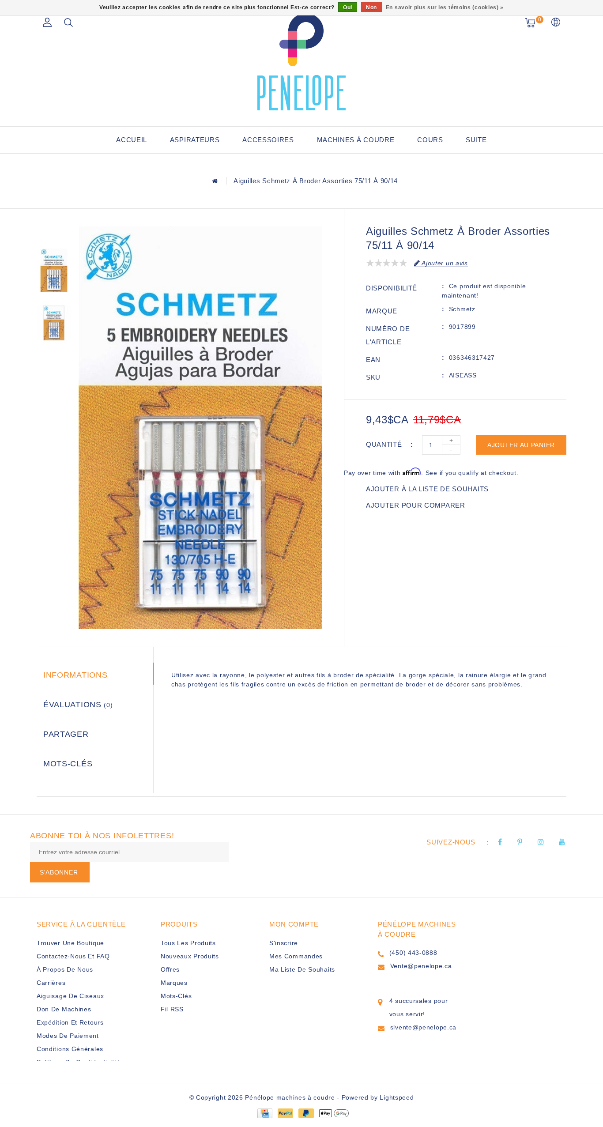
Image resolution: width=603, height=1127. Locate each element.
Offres (170, 969)
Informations (75, 675)
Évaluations (78, 704)
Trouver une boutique (70, 942)
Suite (476, 139)
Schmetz (462, 309)
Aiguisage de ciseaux (70, 995)
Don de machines (64, 1009)
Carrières (51, 982)
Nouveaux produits (190, 956)
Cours (430, 139)
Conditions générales (70, 1048)
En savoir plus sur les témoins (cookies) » (445, 7)
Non (371, 7)
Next (54, 361)
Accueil (131, 139)
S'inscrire (283, 942)
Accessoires (268, 139)
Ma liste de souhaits (302, 969)
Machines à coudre (356, 139)
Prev (54, 233)
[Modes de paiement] (264, 1112)
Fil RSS (172, 1009)
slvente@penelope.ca (423, 1027)
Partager (66, 734)
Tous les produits (188, 942)
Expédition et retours (70, 1022)
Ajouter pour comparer (415, 505)
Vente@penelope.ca (421, 965)
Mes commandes (296, 956)
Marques (174, 982)
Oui (347, 7)
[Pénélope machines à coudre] (301, 61)
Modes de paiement (68, 1035)
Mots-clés (67, 763)
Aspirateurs (195, 139)
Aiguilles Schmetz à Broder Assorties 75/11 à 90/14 (316, 181)
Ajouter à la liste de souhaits (427, 489)
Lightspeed (397, 1097)
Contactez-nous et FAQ (73, 956)
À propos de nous (65, 969)
